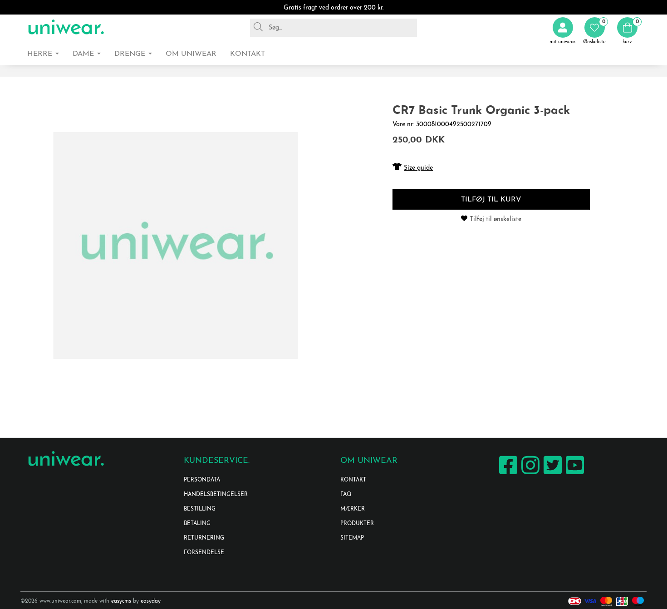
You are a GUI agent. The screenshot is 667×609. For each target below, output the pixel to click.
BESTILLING (200, 509)
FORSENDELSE (204, 552)
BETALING (197, 523)
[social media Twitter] (551, 474)
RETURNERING (204, 538)
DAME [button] (84, 54)
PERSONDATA (202, 480)
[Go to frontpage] (65, 27)
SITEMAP (352, 538)
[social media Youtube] (574, 474)
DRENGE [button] (130, 54)
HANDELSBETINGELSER (216, 494)
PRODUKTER (357, 523)
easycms (121, 601)
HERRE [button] (40, 54)
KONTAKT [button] (247, 54)
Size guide (418, 168)
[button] (594, 31)
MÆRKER (352, 509)
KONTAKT (353, 480)
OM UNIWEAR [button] (191, 54)
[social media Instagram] (529, 474)
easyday (151, 601)
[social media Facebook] (507, 474)
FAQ (346, 494)
